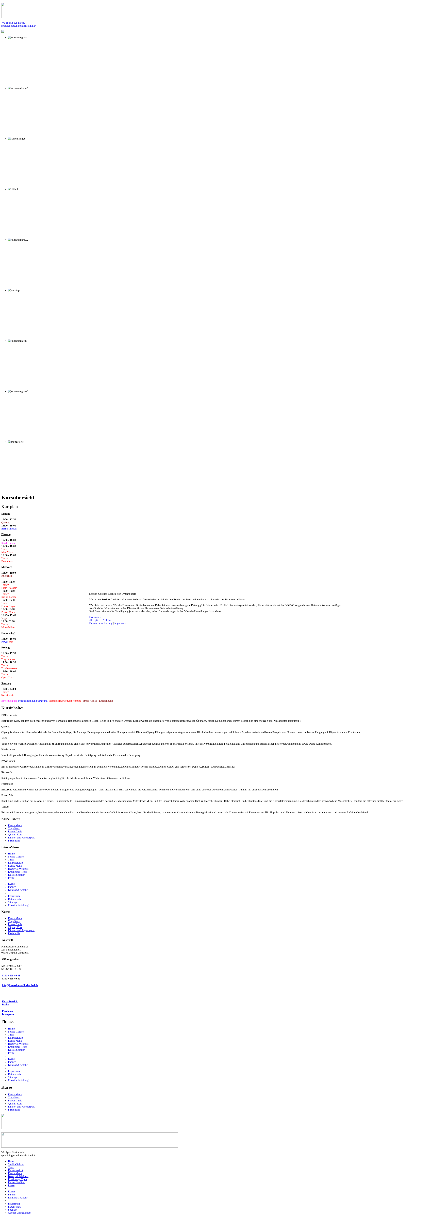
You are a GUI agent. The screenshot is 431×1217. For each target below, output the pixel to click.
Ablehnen (108, 620)
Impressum (120, 623)
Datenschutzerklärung (100, 623)
